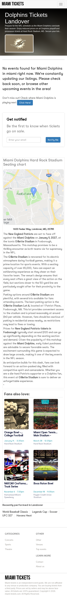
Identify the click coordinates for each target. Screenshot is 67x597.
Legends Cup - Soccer (44, 511)
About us (40, 566)
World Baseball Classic (15, 511)
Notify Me (53, 140)
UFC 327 (7, 515)
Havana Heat (24, 515)
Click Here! (25, 102)
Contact (39, 562)
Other (38, 540)
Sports (8, 544)
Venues (39, 544)
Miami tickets (17, 577)
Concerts (9, 540)
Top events (41, 549)
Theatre (8, 549)
